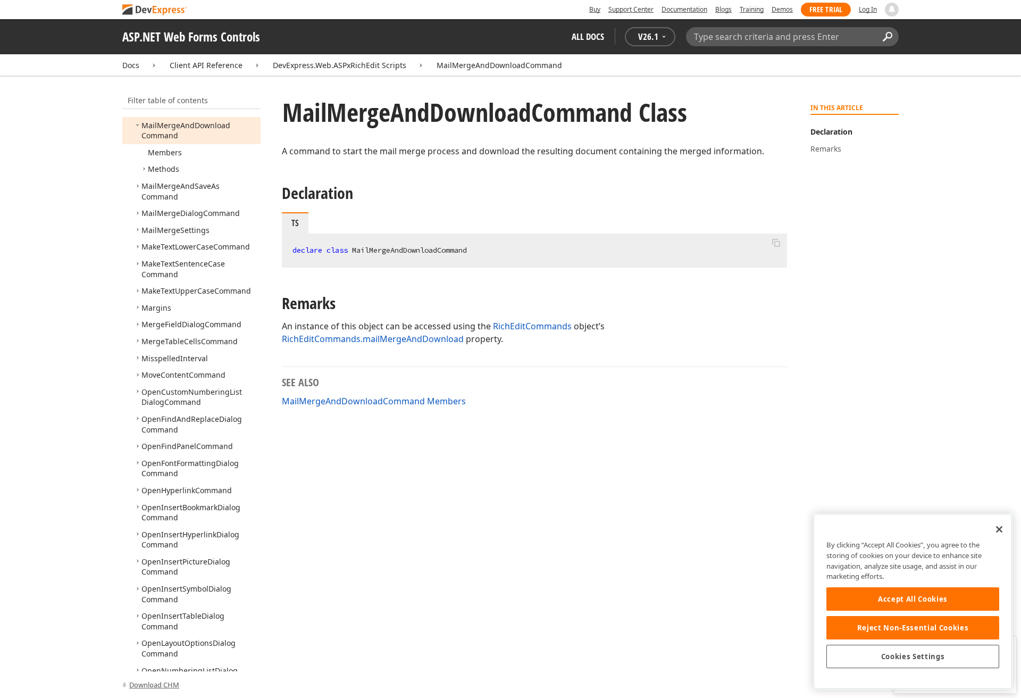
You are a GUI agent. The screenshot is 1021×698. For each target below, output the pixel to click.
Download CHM (154, 684)
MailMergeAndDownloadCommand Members (374, 401)
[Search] (887, 36)
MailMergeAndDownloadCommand (499, 65)
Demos (782, 9)
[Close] (999, 529)
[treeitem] (185, 130)
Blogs (723, 9)
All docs (588, 36)
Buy (594, 9)
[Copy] (776, 242)
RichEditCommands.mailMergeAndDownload (373, 339)
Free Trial (825, 9)
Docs (130, 65)
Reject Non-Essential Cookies (912, 628)
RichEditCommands (532, 326)
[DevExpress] (154, 10)
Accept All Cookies (913, 599)
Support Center (631, 9)
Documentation (684, 9)
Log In (868, 9)
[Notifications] (892, 9)
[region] (912, 601)
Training (752, 9)
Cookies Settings (913, 656)
